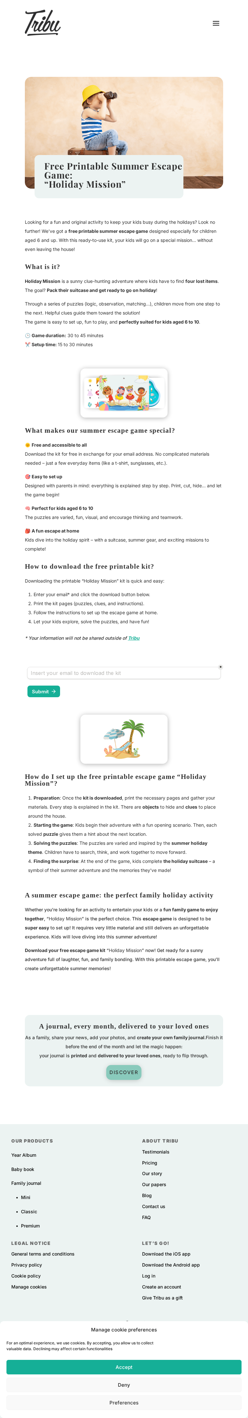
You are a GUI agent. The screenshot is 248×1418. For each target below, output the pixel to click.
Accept (124, 1367)
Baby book (22, 1169)
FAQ (146, 1217)
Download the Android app (171, 1265)
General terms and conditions (43, 1254)
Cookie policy (26, 1275)
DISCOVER (123, 1072)
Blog (147, 1195)
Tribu (134, 638)
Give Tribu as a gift (162, 1297)
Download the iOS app (166, 1254)
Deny (124, 1385)
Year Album (23, 1155)
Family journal (26, 1183)
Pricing (149, 1162)
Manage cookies (29, 1286)
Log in (148, 1275)
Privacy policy (26, 1265)
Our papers (154, 1184)
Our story (152, 1173)
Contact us (153, 1206)
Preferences (124, 1403)
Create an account (161, 1286)
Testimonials (156, 1151)
